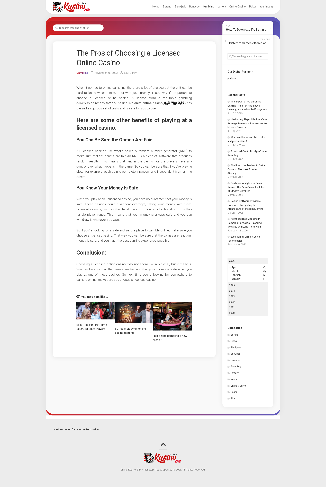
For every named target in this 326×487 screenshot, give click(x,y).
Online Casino (237, 6)
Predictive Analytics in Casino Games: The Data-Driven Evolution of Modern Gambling (246, 187)
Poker (252, 6)
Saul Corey (130, 72)
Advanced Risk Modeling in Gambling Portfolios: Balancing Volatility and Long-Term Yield (245, 222)
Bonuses (194, 6)
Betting (167, 6)
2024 (232, 290)
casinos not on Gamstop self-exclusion (76, 429)
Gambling (208, 6)
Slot (233, 398)
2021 (232, 307)
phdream (232, 78)
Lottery (222, 6)
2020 (232, 313)
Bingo (234, 341)
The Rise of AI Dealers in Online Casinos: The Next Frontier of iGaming (247, 169)
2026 (232, 260)
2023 (232, 296)
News (234, 379)
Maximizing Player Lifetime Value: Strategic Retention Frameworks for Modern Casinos (248, 123)
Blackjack (180, 6)
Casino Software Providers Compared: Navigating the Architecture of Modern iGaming (245, 204)
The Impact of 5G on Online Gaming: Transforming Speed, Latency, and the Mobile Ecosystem (247, 105)
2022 (232, 301)
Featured (235, 360)
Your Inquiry (266, 6)
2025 (232, 285)
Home (155, 6)
